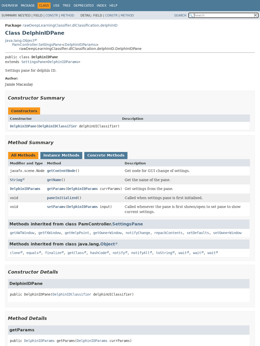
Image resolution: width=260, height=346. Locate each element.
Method (67, 15)
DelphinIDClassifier (57, 126)
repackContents (168, 233)
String (16, 180)
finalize (53, 253)
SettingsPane (33, 62)
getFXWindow (49, 233)
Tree (67, 5)
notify (119, 253)
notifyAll (140, 253)
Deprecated (84, 5)
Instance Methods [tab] (61, 155)
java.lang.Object (19, 41)
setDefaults (198, 233)
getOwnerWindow (107, 233)
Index (101, 5)
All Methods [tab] (23, 155)
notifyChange (138, 233)
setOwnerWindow (227, 233)
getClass (76, 253)
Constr (51, 15)
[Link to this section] (68, 98)
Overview (10, 5)
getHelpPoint (77, 233)
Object (107, 244)
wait (182, 253)
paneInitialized (62, 198)
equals (32, 253)
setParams (56, 207)
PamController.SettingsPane (37, 45)
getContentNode (61, 171)
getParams (56, 189)
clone (15, 253)
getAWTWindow (22, 233)
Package (28, 5)
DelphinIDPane (23, 126)
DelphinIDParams (80, 45)
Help (113, 5)
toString (164, 253)
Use (56, 5)
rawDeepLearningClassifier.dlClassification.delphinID (70, 25)
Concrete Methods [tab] (105, 155)
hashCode (98, 253)
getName (54, 180)
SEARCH (180, 15)
